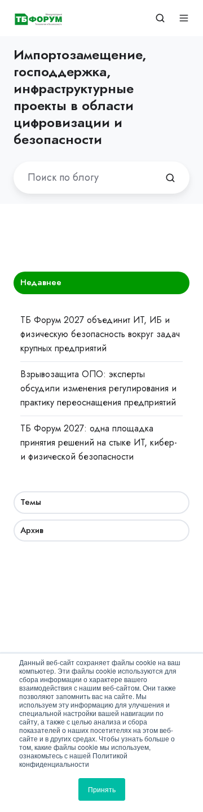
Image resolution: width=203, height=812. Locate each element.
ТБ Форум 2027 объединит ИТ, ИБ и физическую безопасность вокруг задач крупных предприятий (100, 334)
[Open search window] (160, 18)
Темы (30, 502)
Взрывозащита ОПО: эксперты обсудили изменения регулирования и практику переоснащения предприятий (98, 388)
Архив (31, 530)
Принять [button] (102, 789)
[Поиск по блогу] (170, 178)
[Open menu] (183, 18)
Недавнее (40, 282)
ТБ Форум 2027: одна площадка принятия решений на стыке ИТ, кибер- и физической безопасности (98, 442)
